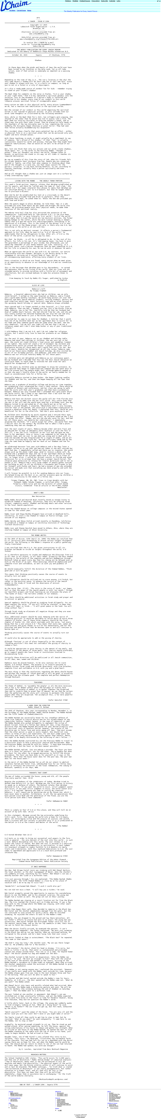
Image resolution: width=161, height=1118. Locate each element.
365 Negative (14, 1100)
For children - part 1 (62, 1094)
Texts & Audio (16, 1094)
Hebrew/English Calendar (64, 1104)
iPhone (12, 1104)
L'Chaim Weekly (80, 1117)
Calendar (112, 1)
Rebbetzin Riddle (113, 1106)
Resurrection (60, 1093)
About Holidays (61, 1102)
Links (118, 1)
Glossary (59, 1106)
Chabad (111, 1093)
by (60, 1110)
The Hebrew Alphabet (63, 1103)
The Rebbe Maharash (115, 1096)
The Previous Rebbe (114, 1098)
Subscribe (104, 1)
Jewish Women (61, 1099)
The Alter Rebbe (113, 1095)
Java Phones (14, 1106)
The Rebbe (112, 1099)
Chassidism (96, 1)
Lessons (14, 1093)
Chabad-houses (85, 1)
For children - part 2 (62, 1095)
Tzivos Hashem (114, 1107)
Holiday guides (61, 1100)
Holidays (68, 1)
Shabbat (75, 1)
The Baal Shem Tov (114, 1094)
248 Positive (13, 1099)
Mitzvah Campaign (114, 1100)
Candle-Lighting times (16, 1095)
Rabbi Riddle (112, 1104)
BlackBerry (14, 1107)
